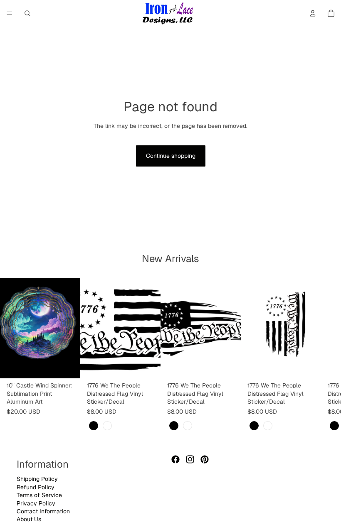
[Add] (67, 365)
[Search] (27, 13)
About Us (29, 519)
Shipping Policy (37, 479)
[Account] (313, 13)
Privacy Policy (36, 503)
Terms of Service (39, 495)
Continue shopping (170, 155)
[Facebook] (175, 459)
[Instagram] (190, 459)
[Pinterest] (205, 459)
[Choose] (147, 365)
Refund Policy (35, 487)
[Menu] (9, 13)
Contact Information (43, 511)
